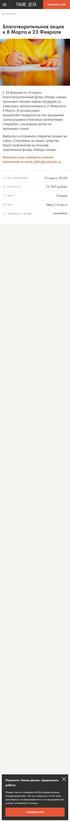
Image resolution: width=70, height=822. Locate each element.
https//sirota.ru (56, 204)
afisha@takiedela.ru (47, 162)
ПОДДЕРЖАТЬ (35, 812)
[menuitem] (4, 4)
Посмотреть (60, 213)
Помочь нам (56, 4)
